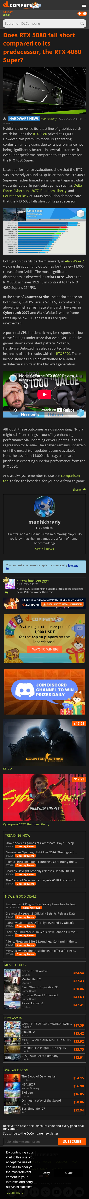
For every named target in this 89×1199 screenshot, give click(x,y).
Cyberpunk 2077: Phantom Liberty (39, 190)
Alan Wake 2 (74, 261)
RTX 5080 (40, 134)
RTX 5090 (63, 353)
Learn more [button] (15, 1192)
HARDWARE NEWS (24, 118)
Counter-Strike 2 (16, 196)
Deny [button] (46, 1172)
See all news (44, 549)
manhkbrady (49, 119)
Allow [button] (68, 1172)
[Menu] (84, 5)
